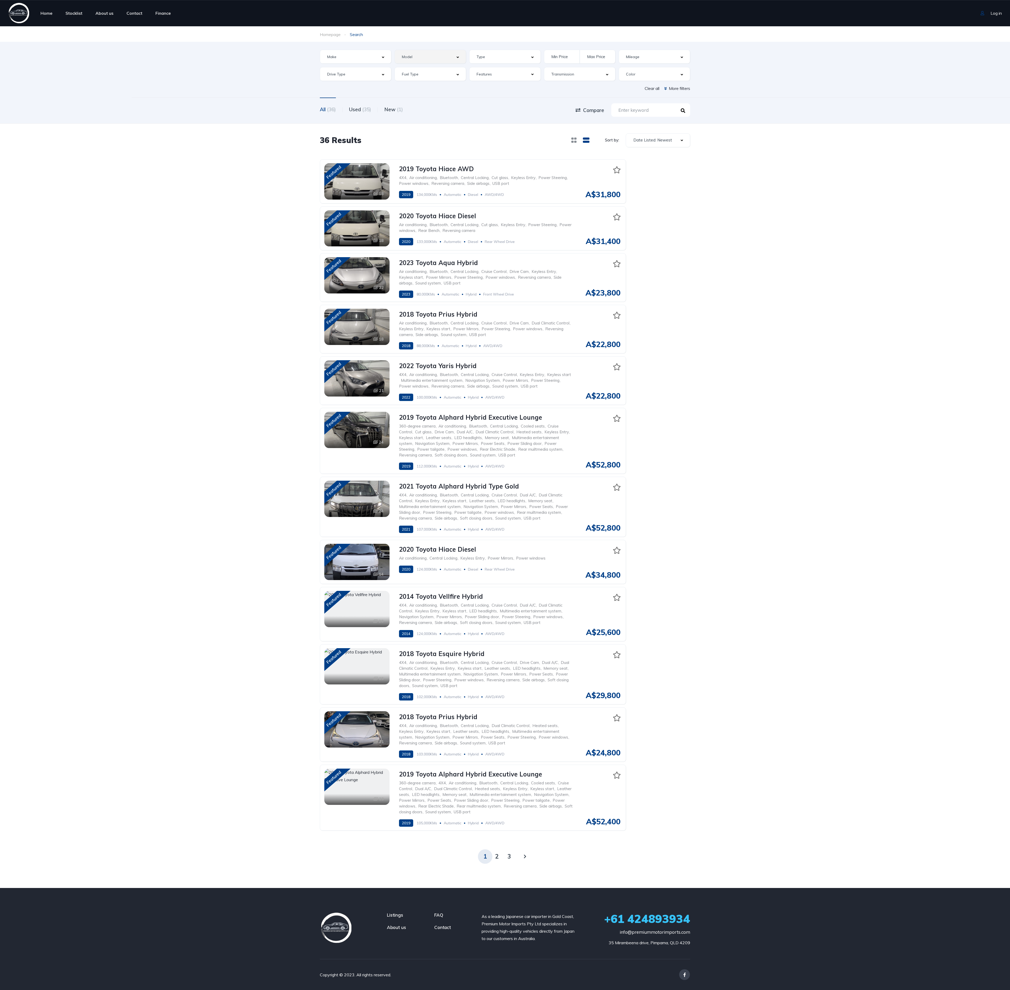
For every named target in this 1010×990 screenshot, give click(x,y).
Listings (395, 915)
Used (360, 109)
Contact (134, 13)
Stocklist (73, 13)
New (393, 109)
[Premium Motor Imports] (18, 13)
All (328, 109)
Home (46, 13)
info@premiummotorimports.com (655, 932)
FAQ (438, 915)
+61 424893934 (647, 919)
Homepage (330, 34)
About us (104, 13)
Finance (163, 13)
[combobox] (355, 57)
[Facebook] (684, 974)
